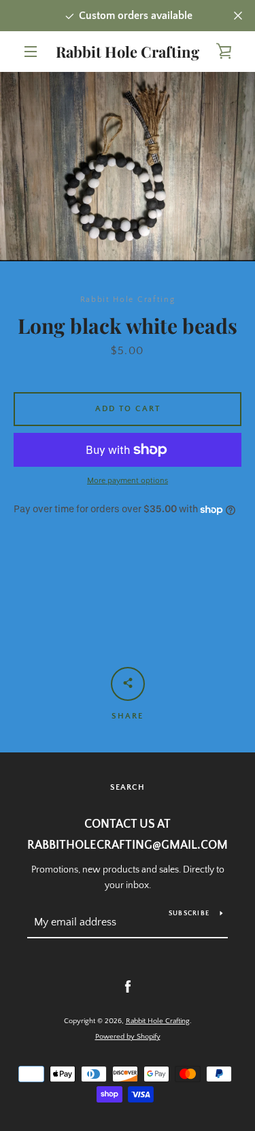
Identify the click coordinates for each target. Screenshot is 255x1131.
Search (127, 787)
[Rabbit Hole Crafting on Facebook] (128, 986)
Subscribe (189, 913)
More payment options (127, 480)
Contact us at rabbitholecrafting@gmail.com (127, 835)
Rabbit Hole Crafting (127, 51)
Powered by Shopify (127, 1037)
